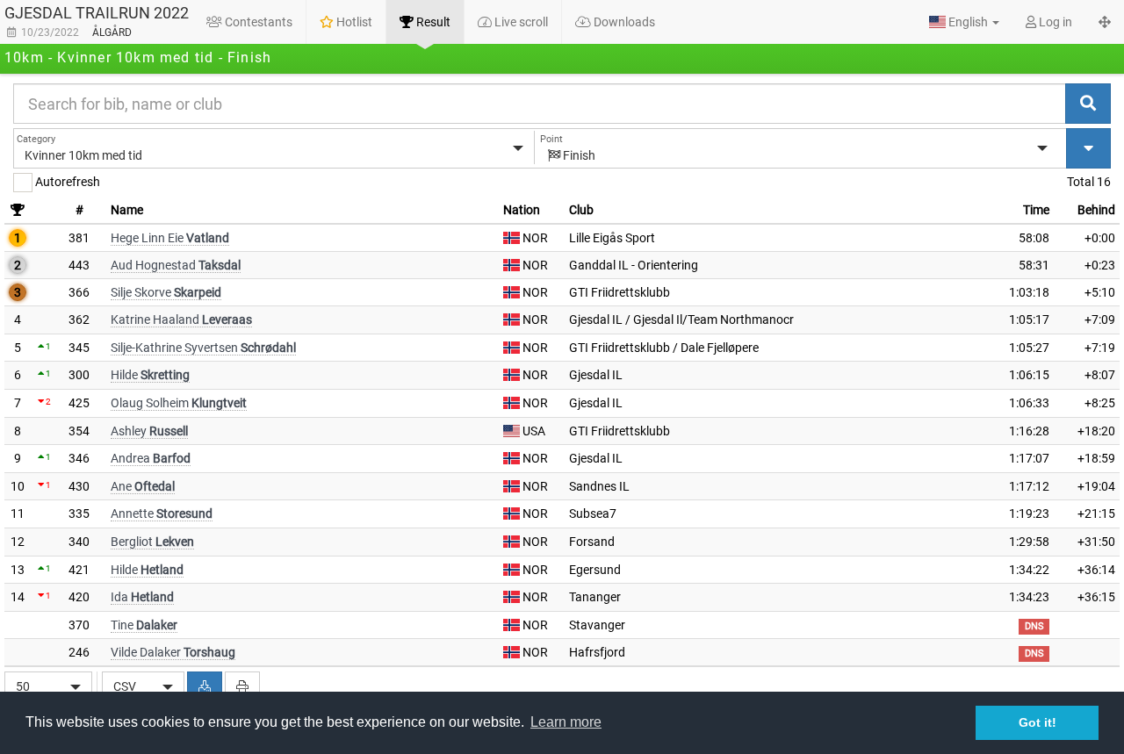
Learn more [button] (566, 722)
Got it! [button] (1037, 722)
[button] (964, 22)
